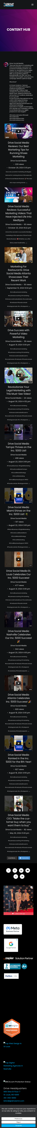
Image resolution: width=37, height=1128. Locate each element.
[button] (32, 4)
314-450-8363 (10, 1098)
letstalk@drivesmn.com (14, 1101)
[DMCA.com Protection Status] (17, 1082)
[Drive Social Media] (9, 5)
